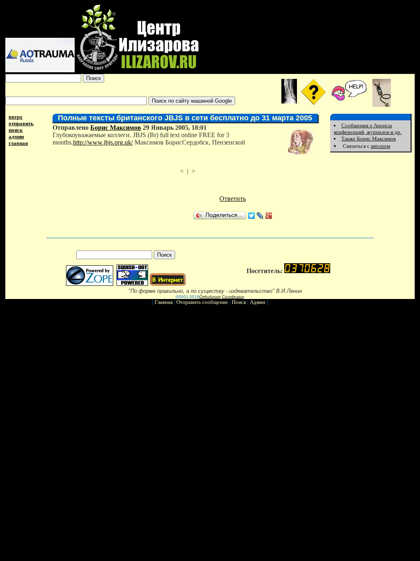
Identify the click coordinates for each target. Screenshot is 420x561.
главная (18, 143)
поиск (16, 130)
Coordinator (233, 296)
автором (380, 146)
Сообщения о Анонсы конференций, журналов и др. (368, 128)
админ (16, 136)
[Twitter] (251, 215)
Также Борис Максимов (368, 139)
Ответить (232, 198)
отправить (21, 123)
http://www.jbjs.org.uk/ (103, 142)
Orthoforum (210, 296)
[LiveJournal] (260, 215)
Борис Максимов (115, 127)
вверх (16, 117)
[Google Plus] (269, 215)
